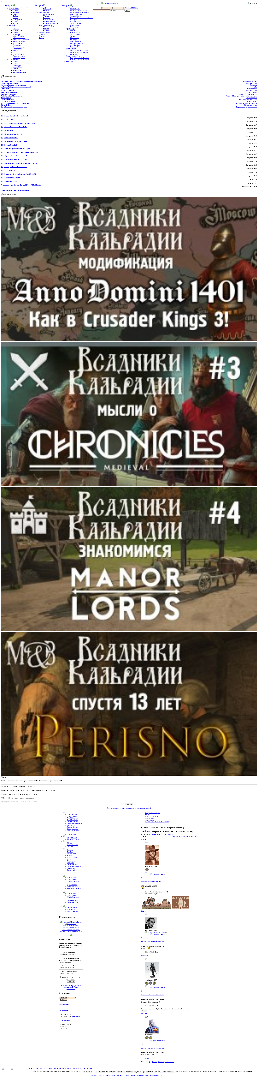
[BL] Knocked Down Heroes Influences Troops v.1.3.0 (19, 152)
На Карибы (71, 825)
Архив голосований (144, 808)
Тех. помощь (17, 43)
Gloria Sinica (74, 25)
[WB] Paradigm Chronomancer (12, 96)
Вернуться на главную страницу (20, 7)
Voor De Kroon (75, 34)
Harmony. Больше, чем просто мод (13, 85)
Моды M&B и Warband (21, 39)
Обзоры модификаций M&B (247, 99)
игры (148, 836)
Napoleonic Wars (75, 21)
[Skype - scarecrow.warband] (155, 932)
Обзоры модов (72, 907)
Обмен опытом (44, 32)
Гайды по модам (72, 911)
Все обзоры (71, 909)
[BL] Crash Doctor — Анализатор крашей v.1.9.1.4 (19, 163)
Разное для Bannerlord (50, 23)
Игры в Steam (17, 67)
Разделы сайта (14, 9)
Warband (46, 16)
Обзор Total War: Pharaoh (10, 83)
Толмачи (42, 34)
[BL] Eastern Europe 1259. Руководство (15, 103)
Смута (72, 36)
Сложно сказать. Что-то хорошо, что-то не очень (20, 794)
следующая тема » (192, 836)
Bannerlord (46, 18)
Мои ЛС (16, 29)
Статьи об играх (251, 89)
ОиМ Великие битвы (74, 823)
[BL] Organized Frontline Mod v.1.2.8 (14, 156)
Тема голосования (113, 808)
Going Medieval (75, 41)
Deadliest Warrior (72, 845)
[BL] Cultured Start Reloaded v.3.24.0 (14, 127)
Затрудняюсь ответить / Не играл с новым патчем (20, 802)
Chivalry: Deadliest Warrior (79, 52)
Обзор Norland (6, 105)
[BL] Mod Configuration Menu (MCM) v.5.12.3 (17, 148)
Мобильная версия (19, 72)
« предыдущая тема (178, 836)
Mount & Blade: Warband (78, 10)
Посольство (17, 45)
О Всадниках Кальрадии (57, 1068)
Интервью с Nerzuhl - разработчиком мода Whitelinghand (21, 81)
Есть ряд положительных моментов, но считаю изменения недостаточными (29, 790)
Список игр (66, 5)
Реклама (16, 63)
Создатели (253, 85)
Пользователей (63, 1010)
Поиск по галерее (19, 56)
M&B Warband (72, 816)
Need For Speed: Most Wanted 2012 (151, 881)
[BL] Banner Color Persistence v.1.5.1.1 (14, 116)
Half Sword (74, 47)
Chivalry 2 (73, 54)
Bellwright (73, 39)
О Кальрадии (74, 27)
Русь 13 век (47, 9)
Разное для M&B (49, 21)
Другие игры (17, 49)
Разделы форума (14, 34)
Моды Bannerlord (19, 41)
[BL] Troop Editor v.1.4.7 (9, 138)
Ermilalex (144, 955)
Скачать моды (44, 12)
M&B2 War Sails (72, 820)
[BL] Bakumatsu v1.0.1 (9, 181)
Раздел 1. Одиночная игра (248, 94)
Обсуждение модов (46, 25)
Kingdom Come (72, 838)
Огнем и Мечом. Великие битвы (81, 18)
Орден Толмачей (73, 902)
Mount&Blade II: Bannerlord (79, 12)
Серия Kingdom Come (73, 56)
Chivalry (70, 843)
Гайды (41, 38)
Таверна (16, 50)
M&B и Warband (18, 36)
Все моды (46, 10)
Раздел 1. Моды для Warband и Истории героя (241, 96)
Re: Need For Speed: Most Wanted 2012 (152, 941)
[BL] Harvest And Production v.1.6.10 (14, 141)
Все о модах (39, 5)
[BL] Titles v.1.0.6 (7, 119)
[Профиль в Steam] (146, 873)
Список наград (18, 30)
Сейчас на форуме (64, 1020)
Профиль (16, 27)
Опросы (15, 69)
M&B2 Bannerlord (19, 38)
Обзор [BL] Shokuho (8, 99)
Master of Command (8, 90)
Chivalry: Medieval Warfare (79, 50)
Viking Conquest (75, 23)
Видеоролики (17, 19)
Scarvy (143, 911)
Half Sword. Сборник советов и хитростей (16, 87)
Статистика (64, 1004)
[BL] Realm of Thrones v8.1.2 (11, 178)
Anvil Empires (75, 45)
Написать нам (17, 70)
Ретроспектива (252, 92)
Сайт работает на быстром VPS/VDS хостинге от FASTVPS (71, 930)
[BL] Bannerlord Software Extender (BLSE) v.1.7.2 (18, 174)
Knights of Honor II (76, 32)
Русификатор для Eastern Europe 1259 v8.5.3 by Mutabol (21, 185)
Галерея (15, 18)
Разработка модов (19, 47)
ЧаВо (15, 14)
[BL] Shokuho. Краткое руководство (14, 107)
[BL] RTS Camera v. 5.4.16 (10, 170)
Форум (15, 23)
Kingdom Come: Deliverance (79, 58)
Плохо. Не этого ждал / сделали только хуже (18, 798)
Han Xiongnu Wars (73, 831)
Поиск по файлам (19, 58)
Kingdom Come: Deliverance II (80, 59)
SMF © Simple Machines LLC (115, 1075)
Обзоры (42, 36)
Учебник (16, 12)
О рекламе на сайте (74, 1068)
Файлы (15, 16)
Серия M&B (70, 7)
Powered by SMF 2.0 (97, 1075)
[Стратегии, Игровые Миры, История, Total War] (6, 1070)
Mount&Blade (71, 877)
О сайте (15, 21)
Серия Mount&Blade (250, 81)
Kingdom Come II (73, 839)
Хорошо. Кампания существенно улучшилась (19, 786)
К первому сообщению (165, 834)
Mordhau (70, 852)
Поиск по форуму (19, 54)
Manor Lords (74, 38)
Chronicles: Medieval (77, 43)
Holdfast (70, 850)
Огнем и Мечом (75, 16)
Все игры (69, 61)
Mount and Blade (48, 14)
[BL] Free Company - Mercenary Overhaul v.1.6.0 (18, 123)
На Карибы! (74, 19)
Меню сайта (9, 5)
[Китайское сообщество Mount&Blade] (15, 1070)
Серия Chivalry (71, 49)
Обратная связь (87, 1068)
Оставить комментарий (128, 808)
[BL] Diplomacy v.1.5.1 (9, 130)
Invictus (144, 1013)
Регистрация (134, 8)
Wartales (73, 30)
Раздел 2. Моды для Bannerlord (246, 103)
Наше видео (17, 65)
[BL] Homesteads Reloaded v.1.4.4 (12, 134)
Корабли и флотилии (8, 94)
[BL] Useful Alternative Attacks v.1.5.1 (14, 159)
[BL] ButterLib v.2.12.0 (9, 145)
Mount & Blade (75, 9)
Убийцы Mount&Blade (9, 92)
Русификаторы (48, 19)
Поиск (11, 52)
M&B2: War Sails (76, 14)
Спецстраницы (14, 59)
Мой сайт (12, 25)
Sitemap (31, 1068)
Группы (15, 32)
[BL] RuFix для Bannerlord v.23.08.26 (14, 167)
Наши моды (43, 7)
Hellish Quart (71, 854)
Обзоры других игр (250, 83)
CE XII (143, 839)
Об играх (16, 10)
